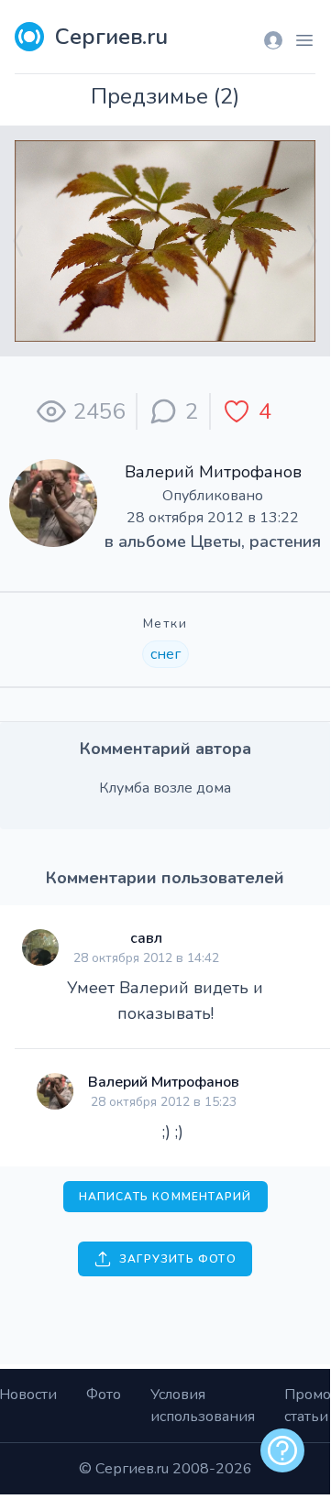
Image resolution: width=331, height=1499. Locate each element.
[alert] (282, 1450)
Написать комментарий (165, 1196)
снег (165, 654)
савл (146, 938)
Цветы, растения (256, 542)
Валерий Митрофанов (213, 472)
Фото (103, 1394)
